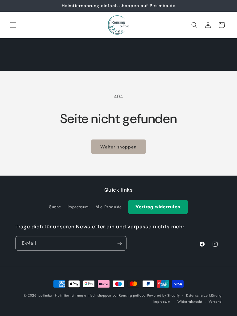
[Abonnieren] (119, 243)
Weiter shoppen (118, 146)
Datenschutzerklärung (204, 295)
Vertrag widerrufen (158, 206)
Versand (215, 301)
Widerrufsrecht (189, 301)
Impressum (78, 207)
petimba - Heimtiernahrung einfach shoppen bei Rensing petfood (92, 295)
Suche (55, 207)
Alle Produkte (108, 207)
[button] (13, 25)
